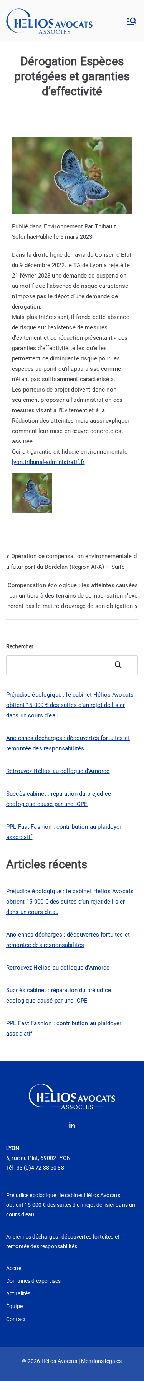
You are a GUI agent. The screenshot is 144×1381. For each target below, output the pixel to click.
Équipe (14, 1306)
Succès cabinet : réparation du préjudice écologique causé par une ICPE (58, 799)
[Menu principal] (132, 21)
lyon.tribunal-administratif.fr (48, 462)
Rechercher (20, 646)
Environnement (63, 226)
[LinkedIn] (72, 1126)
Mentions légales (101, 1361)
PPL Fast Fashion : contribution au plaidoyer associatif (64, 832)
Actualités (18, 1293)
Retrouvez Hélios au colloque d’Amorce (58, 771)
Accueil (14, 1268)
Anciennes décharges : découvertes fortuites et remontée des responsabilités (68, 743)
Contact (16, 1319)
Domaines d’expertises (33, 1281)
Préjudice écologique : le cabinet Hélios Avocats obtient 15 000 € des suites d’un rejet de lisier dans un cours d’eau (70, 705)
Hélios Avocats (59, 1361)
